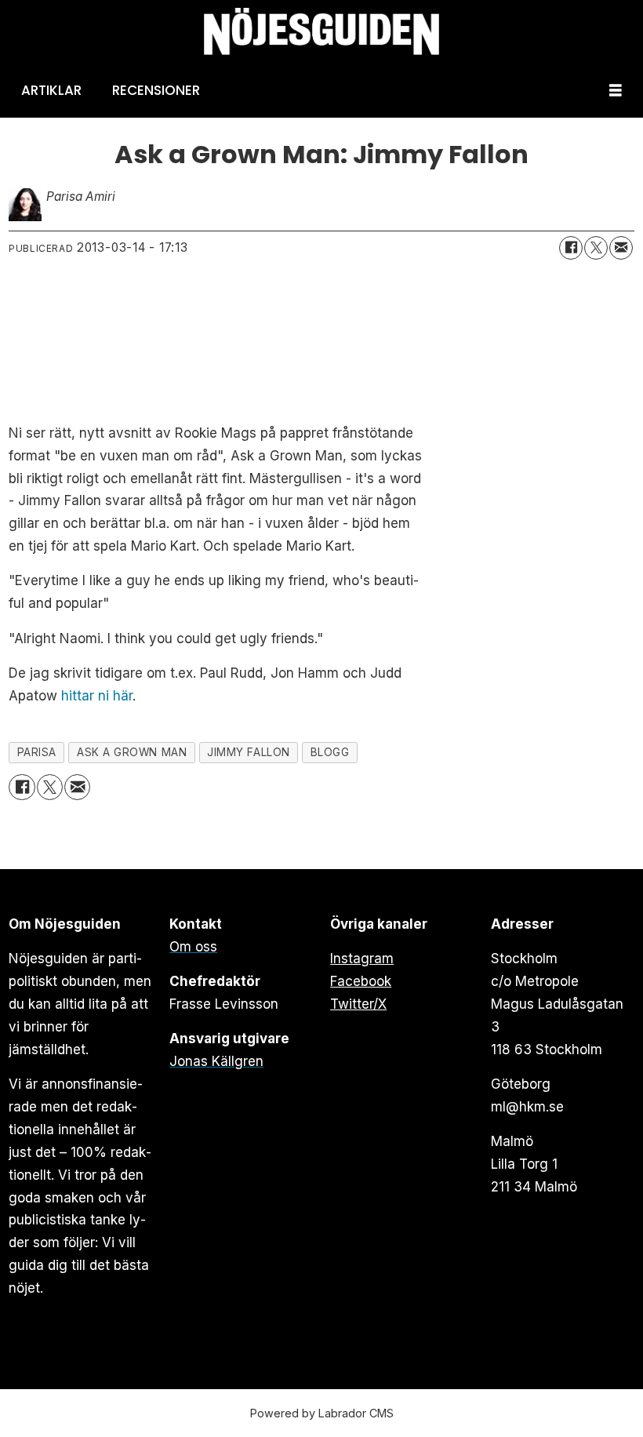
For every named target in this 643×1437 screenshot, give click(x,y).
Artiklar (51, 90)
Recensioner (156, 90)
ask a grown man (132, 752)
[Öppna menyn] (616, 90)
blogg (330, 752)
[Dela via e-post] (621, 248)
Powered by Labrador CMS (322, 1413)
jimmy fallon (248, 752)
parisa (36, 752)
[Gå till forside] (321, 32)
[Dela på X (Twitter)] (596, 248)
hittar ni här (97, 696)
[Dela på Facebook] (571, 248)
